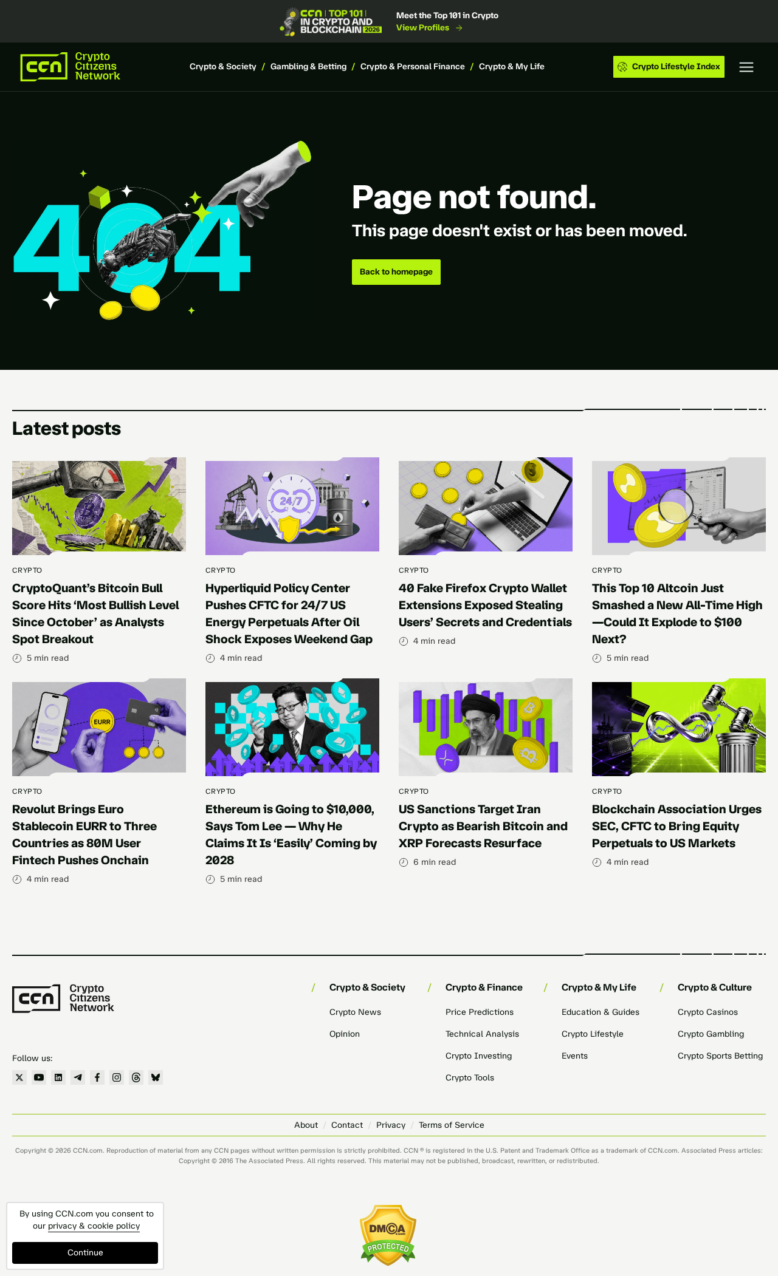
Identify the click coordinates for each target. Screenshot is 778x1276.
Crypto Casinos (708, 1012)
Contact (347, 1125)
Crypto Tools (470, 1078)
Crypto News (355, 1012)
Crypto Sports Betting (720, 1056)
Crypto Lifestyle (593, 1034)
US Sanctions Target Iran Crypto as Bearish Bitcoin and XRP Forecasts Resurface (483, 826)
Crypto (27, 570)
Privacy (390, 1125)
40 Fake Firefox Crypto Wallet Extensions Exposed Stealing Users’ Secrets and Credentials (485, 605)
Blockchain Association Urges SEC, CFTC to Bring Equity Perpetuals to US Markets (677, 826)
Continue (85, 1252)
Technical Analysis (482, 1034)
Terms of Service (451, 1125)
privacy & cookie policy (94, 1226)
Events (575, 1056)
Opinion (344, 1034)
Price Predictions (480, 1012)
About (306, 1125)
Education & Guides (600, 1012)
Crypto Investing (479, 1056)
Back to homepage (396, 272)
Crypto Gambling (711, 1034)
